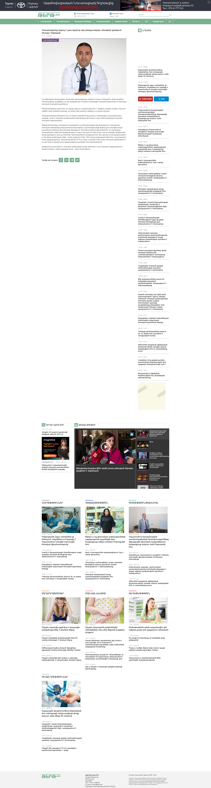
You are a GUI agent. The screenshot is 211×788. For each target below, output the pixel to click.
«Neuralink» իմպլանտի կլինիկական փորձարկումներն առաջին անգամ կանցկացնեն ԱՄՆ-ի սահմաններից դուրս (152, 348)
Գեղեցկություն (139, 593)
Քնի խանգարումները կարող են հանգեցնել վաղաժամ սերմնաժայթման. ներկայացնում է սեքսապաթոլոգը (152, 282)
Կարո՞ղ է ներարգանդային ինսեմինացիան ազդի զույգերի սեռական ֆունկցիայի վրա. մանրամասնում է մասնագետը (151, 221)
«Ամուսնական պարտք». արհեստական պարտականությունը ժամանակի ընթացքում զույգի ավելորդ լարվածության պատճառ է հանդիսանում (152, 237)
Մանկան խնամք (95, 593)
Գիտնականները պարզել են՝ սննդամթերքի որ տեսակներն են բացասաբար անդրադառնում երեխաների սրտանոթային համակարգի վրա (104, 657)
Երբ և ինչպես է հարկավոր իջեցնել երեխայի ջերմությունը (103, 668)
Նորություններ (50, 40)
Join (163, 99)
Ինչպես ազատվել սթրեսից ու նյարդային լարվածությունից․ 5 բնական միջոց (61, 628)
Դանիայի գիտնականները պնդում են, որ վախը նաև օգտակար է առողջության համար (152, 333)
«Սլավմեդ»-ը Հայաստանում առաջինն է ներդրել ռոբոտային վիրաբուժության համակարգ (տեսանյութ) (151, 133)
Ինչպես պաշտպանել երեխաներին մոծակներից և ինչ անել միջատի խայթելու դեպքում (105, 629)
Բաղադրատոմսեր (53, 593)
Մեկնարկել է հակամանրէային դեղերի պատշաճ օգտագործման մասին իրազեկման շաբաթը (55, 467)
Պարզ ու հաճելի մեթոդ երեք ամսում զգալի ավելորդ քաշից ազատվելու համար (147, 649)
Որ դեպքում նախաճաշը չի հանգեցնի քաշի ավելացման (147, 639)
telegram (72, 160)
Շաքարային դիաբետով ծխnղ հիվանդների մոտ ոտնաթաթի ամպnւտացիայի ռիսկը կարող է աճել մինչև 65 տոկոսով (153, 73)
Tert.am (49, 15)
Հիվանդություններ (55, 676)
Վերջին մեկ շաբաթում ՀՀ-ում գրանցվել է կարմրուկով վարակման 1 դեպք (59, 749)
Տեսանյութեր (87, 425)
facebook (61, 160)
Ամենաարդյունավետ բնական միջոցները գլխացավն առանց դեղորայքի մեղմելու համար (61, 649)
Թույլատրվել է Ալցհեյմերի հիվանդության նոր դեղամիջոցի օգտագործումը (151, 375)
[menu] (169, 21)
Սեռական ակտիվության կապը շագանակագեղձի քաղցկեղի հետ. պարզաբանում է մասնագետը (152, 191)
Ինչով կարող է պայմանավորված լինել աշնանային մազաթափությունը (144, 659)
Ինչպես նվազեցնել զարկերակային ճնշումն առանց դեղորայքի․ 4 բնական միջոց (59, 639)
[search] (170, 15)
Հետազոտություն (96, 502)
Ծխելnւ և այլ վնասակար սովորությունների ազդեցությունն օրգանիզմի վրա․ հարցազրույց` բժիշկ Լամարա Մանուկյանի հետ (152, 148)
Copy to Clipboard (77, 160)
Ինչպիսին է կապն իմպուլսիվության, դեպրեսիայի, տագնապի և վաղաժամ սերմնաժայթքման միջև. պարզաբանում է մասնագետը (153, 205)
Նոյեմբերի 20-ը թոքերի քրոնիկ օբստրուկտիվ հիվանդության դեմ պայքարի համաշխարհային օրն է (152, 362)
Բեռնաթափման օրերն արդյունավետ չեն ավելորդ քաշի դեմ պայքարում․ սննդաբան (148, 628)
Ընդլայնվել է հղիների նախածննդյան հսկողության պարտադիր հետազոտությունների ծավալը (153, 320)
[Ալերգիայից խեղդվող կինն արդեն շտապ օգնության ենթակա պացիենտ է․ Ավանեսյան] (106, 447)
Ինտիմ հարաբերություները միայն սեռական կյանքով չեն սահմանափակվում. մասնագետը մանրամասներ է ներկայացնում (152, 253)
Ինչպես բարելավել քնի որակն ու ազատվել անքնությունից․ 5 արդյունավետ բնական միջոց (61, 659)
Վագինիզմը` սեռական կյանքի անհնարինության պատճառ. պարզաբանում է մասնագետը (150, 268)
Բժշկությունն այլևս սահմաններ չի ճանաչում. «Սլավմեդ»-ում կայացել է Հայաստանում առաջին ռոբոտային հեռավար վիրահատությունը (153, 88)
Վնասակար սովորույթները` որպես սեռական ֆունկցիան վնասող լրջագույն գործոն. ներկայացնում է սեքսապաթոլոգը (152, 177)
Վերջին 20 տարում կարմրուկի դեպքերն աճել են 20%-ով (54, 433)
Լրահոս (146, 30)
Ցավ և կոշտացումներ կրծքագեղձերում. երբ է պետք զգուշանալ (150, 162)
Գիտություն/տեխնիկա (143, 502)
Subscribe (147, 99)
